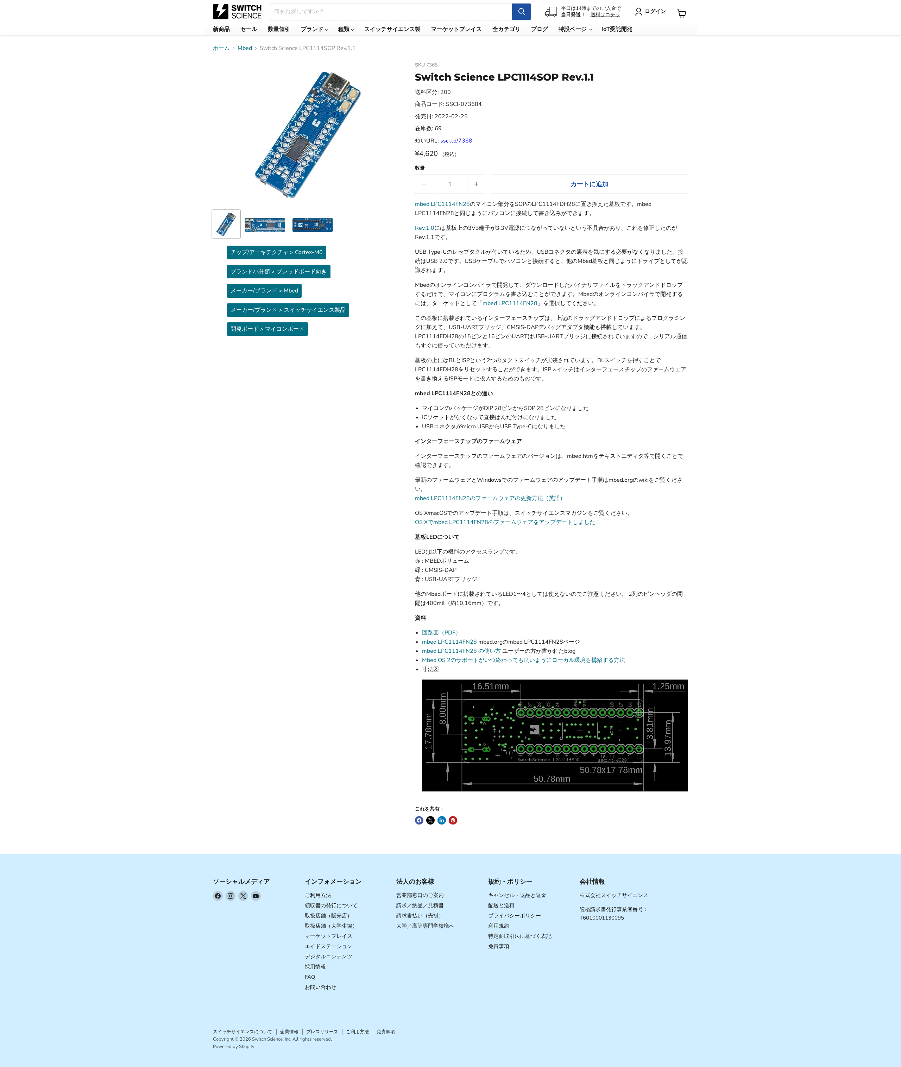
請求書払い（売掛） (420, 915)
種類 (344, 29)
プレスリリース (322, 1032)
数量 (420, 168)
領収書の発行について (331, 905)
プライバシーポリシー (514, 915)
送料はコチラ (605, 14)
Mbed (245, 48)
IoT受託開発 (616, 29)
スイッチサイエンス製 (392, 29)
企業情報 (289, 1032)
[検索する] (521, 12)
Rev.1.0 (424, 228)
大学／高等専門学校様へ (425, 925)
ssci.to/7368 (456, 141)
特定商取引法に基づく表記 (520, 936)
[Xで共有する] (430, 820)
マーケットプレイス (456, 29)
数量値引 (279, 29)
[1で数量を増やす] (476, 184)
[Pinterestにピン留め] (453, 820)
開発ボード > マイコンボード (267, 329)
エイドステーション (328, 946)
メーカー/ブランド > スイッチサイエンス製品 (288, 310)
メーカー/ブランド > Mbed (264, 291)
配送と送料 (501, 905)
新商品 (221, 29)
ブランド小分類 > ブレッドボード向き (279, 272)
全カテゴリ (506, 29)
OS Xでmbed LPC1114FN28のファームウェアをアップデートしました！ (508, 522)
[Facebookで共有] (419, 820)
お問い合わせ (320, 987)
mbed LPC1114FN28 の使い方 (461, 651)
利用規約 (498, 925)
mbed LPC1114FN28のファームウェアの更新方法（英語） (490, 498)
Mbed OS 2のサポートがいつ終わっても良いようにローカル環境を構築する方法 (523, 660)
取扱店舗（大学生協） (331, 925)
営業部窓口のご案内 (420, 895)
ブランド (313, 29)
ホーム (221, 48)
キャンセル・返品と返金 (517, 895)
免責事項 (498, 946)
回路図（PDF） (441, 633)
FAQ (310, 976)
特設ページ (573, 29)
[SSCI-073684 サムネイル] (226, 224)
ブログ (539, 29)
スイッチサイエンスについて (242, 1032)
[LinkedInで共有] (441, 820)
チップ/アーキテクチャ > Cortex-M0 (277, 252)
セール (248, 29)
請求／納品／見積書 (420, 905)
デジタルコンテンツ (328, 956)
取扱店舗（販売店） (328, 915)
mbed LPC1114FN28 (442, 204)
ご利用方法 (318, 895)
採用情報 (315, 966)
